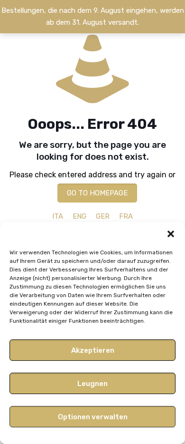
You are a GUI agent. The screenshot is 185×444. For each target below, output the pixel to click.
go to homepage (97, 193)
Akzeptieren (92, 350)
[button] (171, 234)
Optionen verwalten (93, 417)
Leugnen (92, 383)
